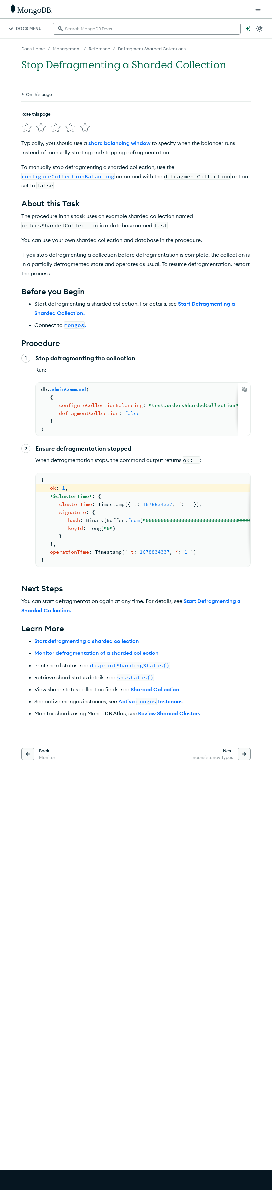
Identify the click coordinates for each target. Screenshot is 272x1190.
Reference (99, 48)
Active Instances (150, 701)
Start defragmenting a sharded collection (86, 641)
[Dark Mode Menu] (259, 28)
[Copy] (244, 389)
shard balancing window (119, 143)
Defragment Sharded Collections (152, 48)
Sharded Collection (155, 689)
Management (67, 48)
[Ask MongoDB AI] (248, 28)
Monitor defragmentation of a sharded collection (96, 653)
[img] (26, 127)
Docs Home (33, 48)
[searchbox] (147, 29)
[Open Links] (258, 9)
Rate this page (36, 114)
